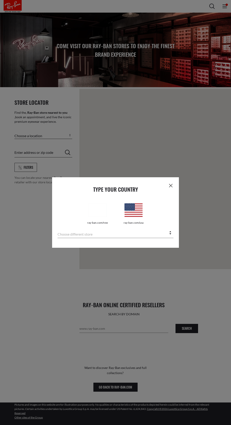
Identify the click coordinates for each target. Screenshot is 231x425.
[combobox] (115, 233)
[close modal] (170, 185)
